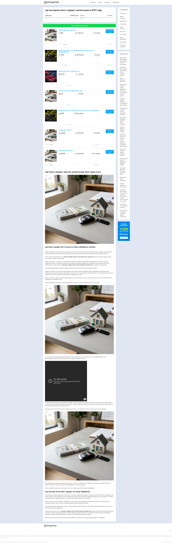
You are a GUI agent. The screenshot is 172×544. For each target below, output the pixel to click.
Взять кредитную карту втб (123, 80)
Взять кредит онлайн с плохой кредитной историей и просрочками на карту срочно (123, 90)
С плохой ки (123, 13)
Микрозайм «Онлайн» (66, 150)
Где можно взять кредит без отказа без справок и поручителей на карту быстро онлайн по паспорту (124, 195)
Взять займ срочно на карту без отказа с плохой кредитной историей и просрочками (123, 140)
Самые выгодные (122, 17)
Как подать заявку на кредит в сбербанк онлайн (123, 152)
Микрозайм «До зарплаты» (67, 30)
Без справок (123, 42)
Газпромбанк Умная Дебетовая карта (71, 91)
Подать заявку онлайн (109, 31)
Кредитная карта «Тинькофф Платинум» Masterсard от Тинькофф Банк (76, 51)
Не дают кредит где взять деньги (123, 185)
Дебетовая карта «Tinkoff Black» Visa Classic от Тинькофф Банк (79, 110)
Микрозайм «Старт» (65, 130)
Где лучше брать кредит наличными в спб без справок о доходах (123, 71)
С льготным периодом (123, 45)
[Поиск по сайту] (126, 1)
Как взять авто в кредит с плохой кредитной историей (123, 111)
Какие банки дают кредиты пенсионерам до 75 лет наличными (123, 61)
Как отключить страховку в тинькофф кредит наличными (124, 213)
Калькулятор (123, 21)
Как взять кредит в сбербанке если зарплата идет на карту (123, 102)
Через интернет (122, 27)
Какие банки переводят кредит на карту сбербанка (123, 121)
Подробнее (110, 44)
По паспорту (123, 34)
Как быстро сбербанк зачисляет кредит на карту (123, 171)
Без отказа (122, 31)
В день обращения (123, 38)
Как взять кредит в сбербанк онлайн (122, 129)
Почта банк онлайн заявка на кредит (124, 205)
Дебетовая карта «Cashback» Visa (69, 71)
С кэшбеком (123, 24)
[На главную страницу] (52, 2)
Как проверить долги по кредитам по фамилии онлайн (124, 162)
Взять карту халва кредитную (123, 179)
